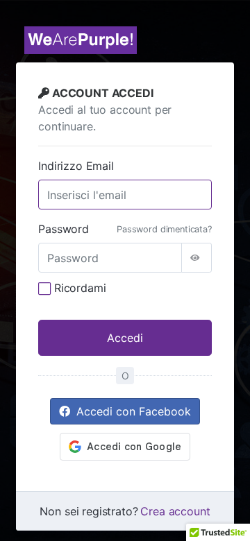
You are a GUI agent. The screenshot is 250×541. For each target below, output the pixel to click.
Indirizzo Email (76, 166)
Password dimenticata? (164, 229)
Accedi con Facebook (132, 411)
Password (63, 229)
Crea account (175, 511)
